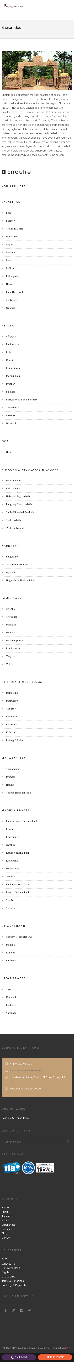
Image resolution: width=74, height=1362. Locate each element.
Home (5, 1207)
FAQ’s (5, 1259)
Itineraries (7, 1216)
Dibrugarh (12, 700)
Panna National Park (17, 884)
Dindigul (11, 624)
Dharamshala (13, 480)
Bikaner (10, 220)
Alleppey (11, 336)
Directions (57, 1357)
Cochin (10, 360)
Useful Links (8, 1276)
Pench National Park (17, 892)
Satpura (10, 908)
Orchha (10, 876)
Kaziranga (12, 724)
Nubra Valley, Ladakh (18, 496)
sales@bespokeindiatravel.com (26, 1070)
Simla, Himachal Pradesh (20, 512)
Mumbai (10, 776)
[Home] (13, 8)
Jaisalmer (11, 252)
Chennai (10, 608)
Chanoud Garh (14, 228)
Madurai (10, 632)
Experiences (8, 1224)
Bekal (9, 352)
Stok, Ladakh (13, 520)
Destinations (8, 1229)
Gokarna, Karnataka (17, 564)
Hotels (5, 1220)
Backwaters (12, 344)
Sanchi (9, 900)
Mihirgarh (12, 276)
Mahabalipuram (15, 640)
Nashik (10, 784)
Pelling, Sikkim (14, 740)
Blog (4, 1233)
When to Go (8, 1263)
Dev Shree (12, 236)
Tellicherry (12, 407)
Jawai (9, 260)
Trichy (10, 664)
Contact (6, 1237)
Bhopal (10, 829)
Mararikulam (13, 375)
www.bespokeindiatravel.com (26, 1088)
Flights (5, 1272)
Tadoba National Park (18, 792)
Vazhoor (11, 415)
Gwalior (10, 844)
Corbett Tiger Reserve (19, 936)
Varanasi (11, 1012)
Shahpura (11, 299)
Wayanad (11, 423)
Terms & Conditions (13, 1281)
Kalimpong (12, 716)
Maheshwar (12, 868)
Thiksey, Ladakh (15, 528)
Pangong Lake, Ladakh (19, 504)
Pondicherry (13, 648)
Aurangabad (12, 768)
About (5, 1211)
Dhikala (10, 944)
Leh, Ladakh (13, 488)
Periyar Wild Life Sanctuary (21, 399)
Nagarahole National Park (21, 580)
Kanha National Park (17, 852)
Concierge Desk (11, 1268)
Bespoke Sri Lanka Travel (15, 1118)
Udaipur (10, 307)
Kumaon (10, 952)
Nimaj (9, 284)
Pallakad (10, 391)
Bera (8, 212)
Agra (9, 989)
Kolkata (10, 732)
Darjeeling (12, 692)
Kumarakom (13, 367)
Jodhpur (11, 268)
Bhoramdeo (12, 836)
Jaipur (9, 244)
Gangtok (11, 708)
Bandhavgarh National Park (21, 821)
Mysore (10, 572)
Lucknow (11, 1004)
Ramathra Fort (14, 292)
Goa (8, 451)
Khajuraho (12, 860)
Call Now (21, 1357)
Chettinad (11, 616)
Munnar (10, 383)
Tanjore (10, 656)
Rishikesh (11, 960)
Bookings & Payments (14, 1285)
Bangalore (12, 556)
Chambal (11, 997)
